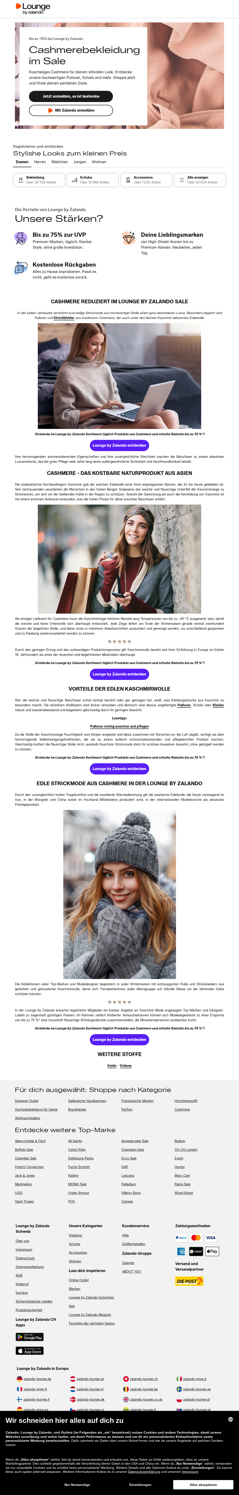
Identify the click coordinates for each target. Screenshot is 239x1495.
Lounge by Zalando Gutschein (91, 1298)
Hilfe (125, 1235)
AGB (19, 1276)
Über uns (22, 1241)
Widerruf (22, 1284)
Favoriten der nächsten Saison (92, 1323)
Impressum (24, 1250)
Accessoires (78, 1253)
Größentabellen (133, 1244)
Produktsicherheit (29, 1310)
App (72, 1306)
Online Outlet (79, 1280)
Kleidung (75, 1235)
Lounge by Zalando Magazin (90, 1315)
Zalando (128, 1263)
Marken (74, 1289)
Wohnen (75, 1261)
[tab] (22, 162)
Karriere (22, 1293)
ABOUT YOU (131, 1272)
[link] (39, 180)
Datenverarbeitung (30, 1267)
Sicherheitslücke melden (34, 1302)
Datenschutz (25, 1258)
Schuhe (74, 1244)
